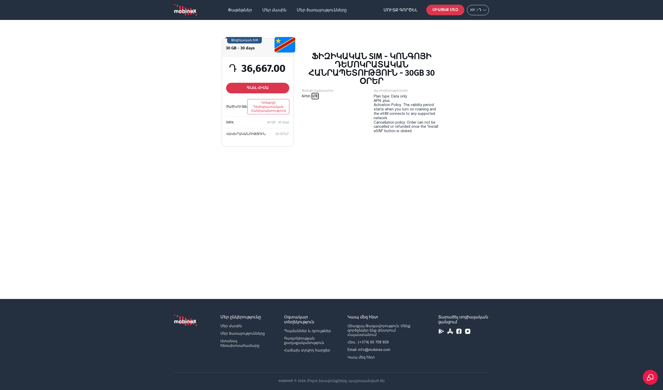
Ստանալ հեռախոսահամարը (240, 343)
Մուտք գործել (400, 10)
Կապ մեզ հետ (361, 357)
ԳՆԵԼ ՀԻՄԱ (258, 88)
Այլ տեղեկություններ (391, 90)
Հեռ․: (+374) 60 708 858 (368, 342)
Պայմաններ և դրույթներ (307, 331)
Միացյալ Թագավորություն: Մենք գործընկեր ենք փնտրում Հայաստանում (379, 330)
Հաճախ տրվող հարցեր (307, 350)
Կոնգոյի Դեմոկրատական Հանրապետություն (268, 107)
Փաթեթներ (240, 10)
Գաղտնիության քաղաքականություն (304, 340)
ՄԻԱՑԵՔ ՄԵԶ (445, 10)
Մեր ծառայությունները (322, 10)
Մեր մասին (274, 10)
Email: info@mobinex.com (369, 350)
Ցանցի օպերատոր (318, 90)
